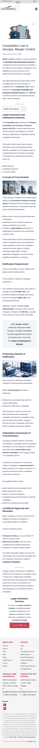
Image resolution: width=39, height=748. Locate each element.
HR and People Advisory (27, 657)
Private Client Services (26, 660)
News (4, 654)
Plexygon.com (32, 741)
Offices (4, 657)
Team (4, 651)
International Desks (25, 669)
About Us (5, 646)
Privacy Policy (12, 737)
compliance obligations (11, 562)
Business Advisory (25, 654)
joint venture (17, 228)
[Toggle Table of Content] (22, 109)
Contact (5, 666)
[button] (19, 10)
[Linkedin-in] (5, 708)
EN (34, 1)
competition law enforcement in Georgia (19, 62)
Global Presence (7, 660)
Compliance (23, 663)
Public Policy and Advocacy (28, 666)
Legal (22, 646)
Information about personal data (26, 737)
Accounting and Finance (27, 651)
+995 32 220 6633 (28, 695)
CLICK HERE (18, 625)
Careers (5, 663)
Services (5, 648)
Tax (21, 648)
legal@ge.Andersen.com (11, 692)
